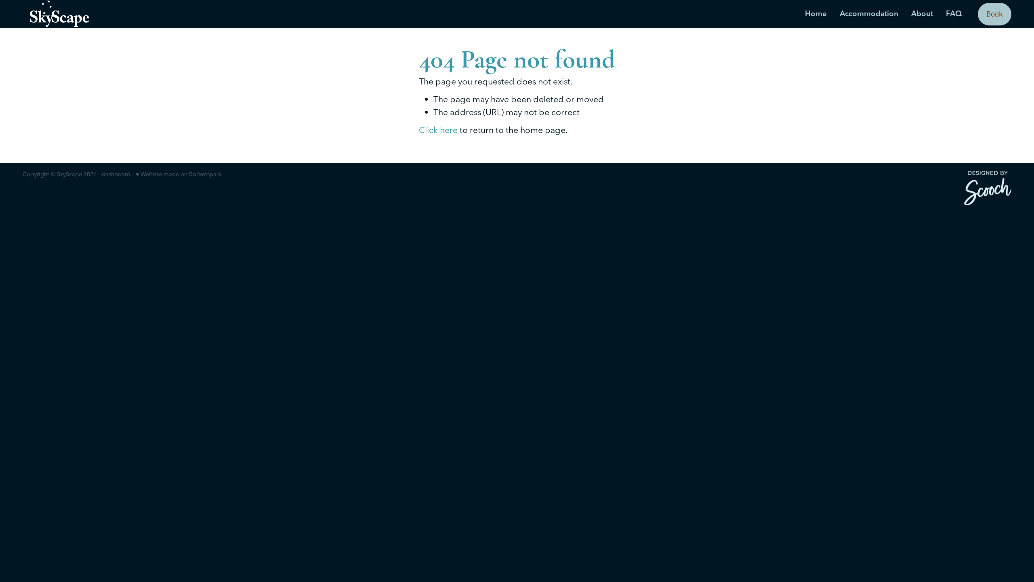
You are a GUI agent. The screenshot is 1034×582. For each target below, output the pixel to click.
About (922, 13)
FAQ (954, 13)
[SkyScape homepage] (122, 14)
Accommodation (869, 13)
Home (816, 13)
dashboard (116, 174)
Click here (438, 129)
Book (994, 14)
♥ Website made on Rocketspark (178, 174)
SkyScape (69, 174)
